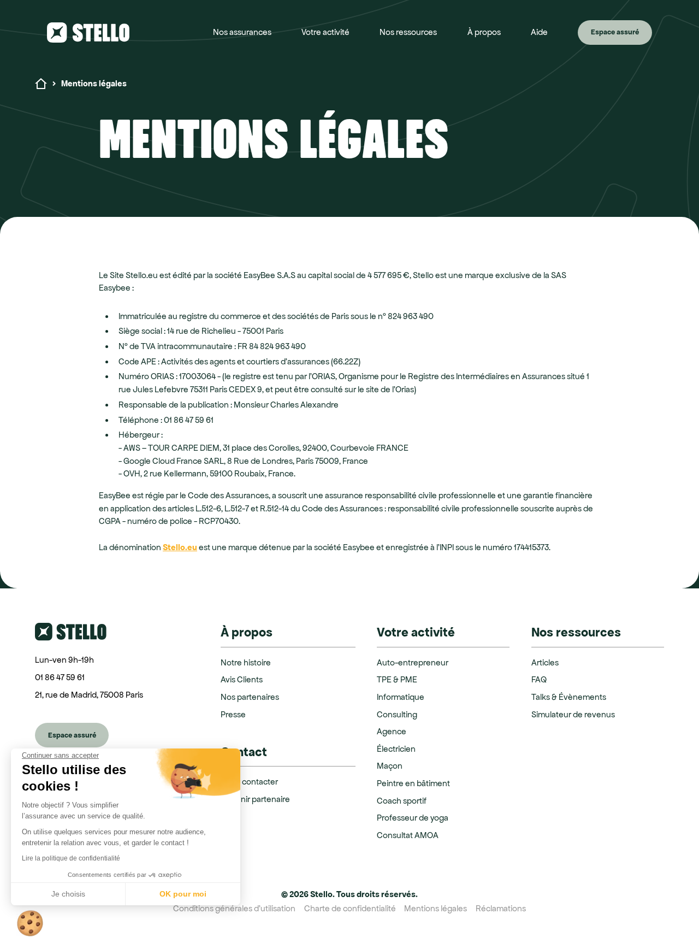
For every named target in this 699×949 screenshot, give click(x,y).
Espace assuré (615, 32)
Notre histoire (246, 662)
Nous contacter (249, 781)
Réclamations (501, 908)
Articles (545, 662)
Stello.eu (180, 547)
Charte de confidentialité (350, 908)
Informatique (400, 697)
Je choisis (68, 893)
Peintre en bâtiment (413, 783)
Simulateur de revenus (573, 714)
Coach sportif (401, 800)
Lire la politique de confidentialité (71, 858)
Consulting (397, 714)
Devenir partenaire (255, 799)
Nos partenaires (250, 697)
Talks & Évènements (568, 697)
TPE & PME (397, 679)
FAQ (539, 679)
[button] (242, 32)
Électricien (396, 748)
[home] (98, 32)
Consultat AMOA (408, 835)
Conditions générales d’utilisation (234, 908)
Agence (391, 731)
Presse (233, 714)
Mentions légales (435, 908)
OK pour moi (182, 893)
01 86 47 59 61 (60, 677)
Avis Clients (242, 679)
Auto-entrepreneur (412, 662)
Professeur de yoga (412, 817)
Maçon (389, 765)
